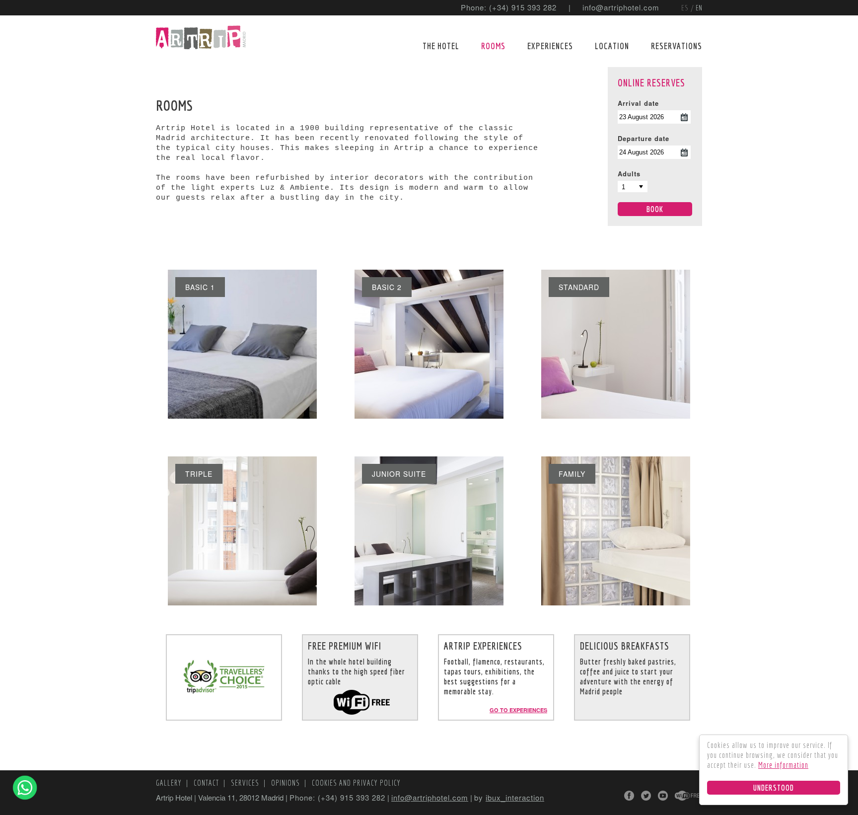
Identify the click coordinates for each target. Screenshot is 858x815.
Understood (773, 787)
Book (654, 209)
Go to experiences (518, 710)
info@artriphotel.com (620, 7)
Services (246, 782)
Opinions (286, 782)
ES (686, 7)
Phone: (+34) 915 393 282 (509, 7)
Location (612, 46)
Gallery (170, 782)
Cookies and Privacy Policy (356, 782)
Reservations (676, 46)
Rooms (493, 46)
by (509, 797)
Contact (207, 782)
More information (783, 764)
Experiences (550, 46)
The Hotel (441, 46)
